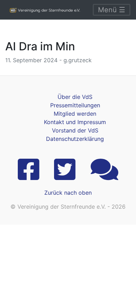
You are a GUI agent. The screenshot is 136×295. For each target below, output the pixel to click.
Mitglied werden (75, 113)
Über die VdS (75, 96)
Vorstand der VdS (75, 130)
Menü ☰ (111, 10)
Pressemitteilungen (75, 105)
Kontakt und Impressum (75, 121)
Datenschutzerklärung (75, 138)
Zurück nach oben (68, 192)
